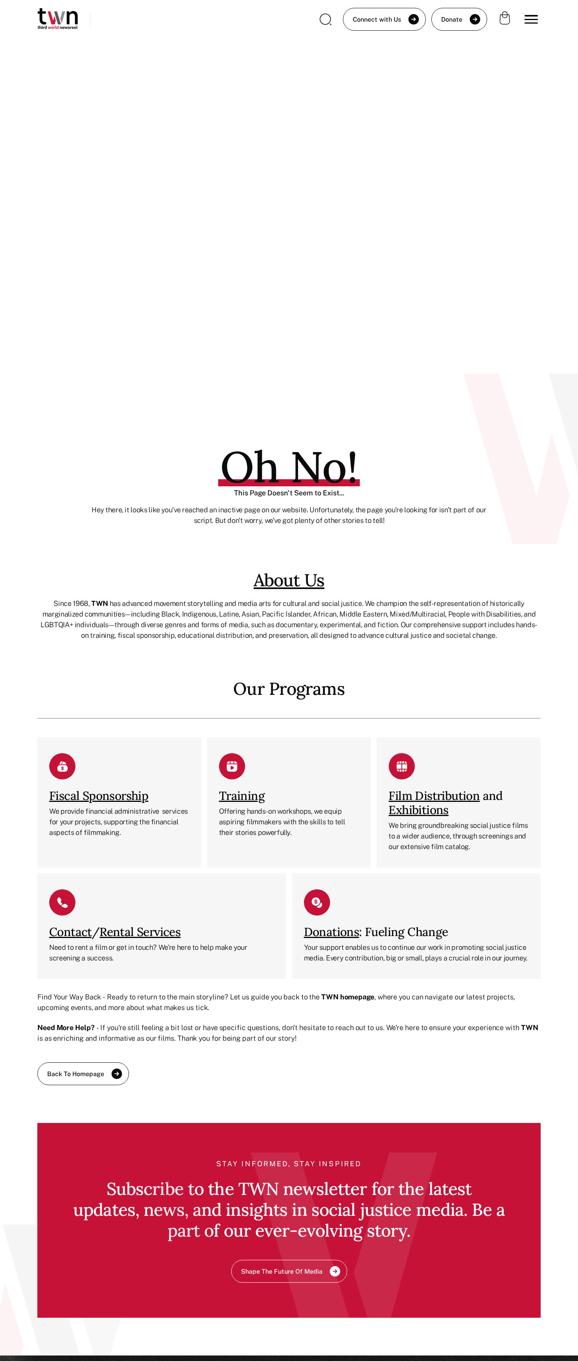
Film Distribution (434, 795)
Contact (70, 931)
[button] (531, 19)
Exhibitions (418, 809)
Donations (331, 931)
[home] (57, 19)
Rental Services (139, 931)
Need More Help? (66, 1027)
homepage (357, 996)
